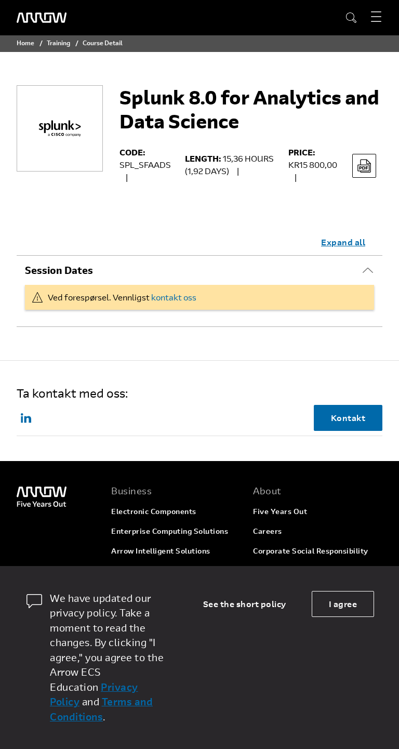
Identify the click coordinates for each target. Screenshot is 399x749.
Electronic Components (153, 511)
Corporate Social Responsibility (310, 551)
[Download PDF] (364, 166)
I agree (343, 603)
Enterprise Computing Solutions (169, 531)
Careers (267, 531)
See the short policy (244, 603)
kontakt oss (173, 297)
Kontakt (348, 417)
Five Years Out (280, 511)
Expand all (343, 241)
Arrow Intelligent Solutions (160, 551)
